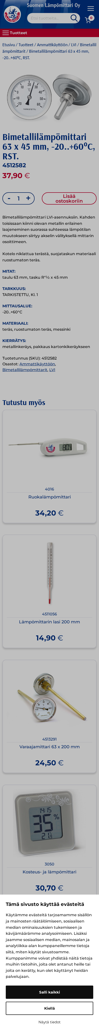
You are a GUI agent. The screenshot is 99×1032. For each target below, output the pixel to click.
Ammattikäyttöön (52, 45)
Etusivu (8, 45)
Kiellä (49, 1008)
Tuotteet (26, 45)
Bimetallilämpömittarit (24, 370)
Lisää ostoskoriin (69, 198)
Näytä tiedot (49, 1022)
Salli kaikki (49, 992)
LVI (73, 45)
